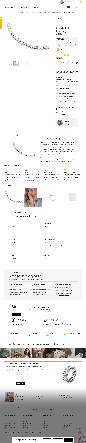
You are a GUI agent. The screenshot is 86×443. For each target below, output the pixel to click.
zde (36, 441)
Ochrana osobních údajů (10, 423)
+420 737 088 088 (71, 1)
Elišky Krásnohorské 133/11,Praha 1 (67, 398)
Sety (44, 418)
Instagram (52, 409)
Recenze (25, 2)
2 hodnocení (64, 24)
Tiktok (44, 409)
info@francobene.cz (14, 406)
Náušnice (45, 425)
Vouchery (45, 429)
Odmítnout (58, 440)
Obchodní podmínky (9, 421)
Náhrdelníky (46, 421)
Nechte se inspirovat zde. (64, 295)
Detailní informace (59, 105)
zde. (73, 79)
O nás (8, 2)
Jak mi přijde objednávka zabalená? (72, 428)
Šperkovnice (46, 427)
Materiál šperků (18, 2)
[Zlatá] (68, 55)
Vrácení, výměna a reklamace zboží (13, 418)
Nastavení (47, 440)
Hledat (68, 7)
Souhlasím (68, 440)
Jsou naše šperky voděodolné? (71, 418)
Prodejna (12, 2)
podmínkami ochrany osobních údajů (32, 380)
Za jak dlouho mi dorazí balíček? (71, 420)
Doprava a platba (8, 420)
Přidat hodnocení (16, 314)
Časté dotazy (7, 425)
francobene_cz (70, 343)
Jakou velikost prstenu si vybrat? (71, 421)
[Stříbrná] (65, 55)
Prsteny (45, 420)
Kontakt (29, 2)
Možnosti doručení (61, 113)
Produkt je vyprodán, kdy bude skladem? (70, 426)
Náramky (45, 423)
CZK (72, 7)
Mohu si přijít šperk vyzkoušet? (71, 423)
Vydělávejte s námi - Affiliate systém (11, 428)
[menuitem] (24, 7)
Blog (5, 2)
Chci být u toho (20, 383)
